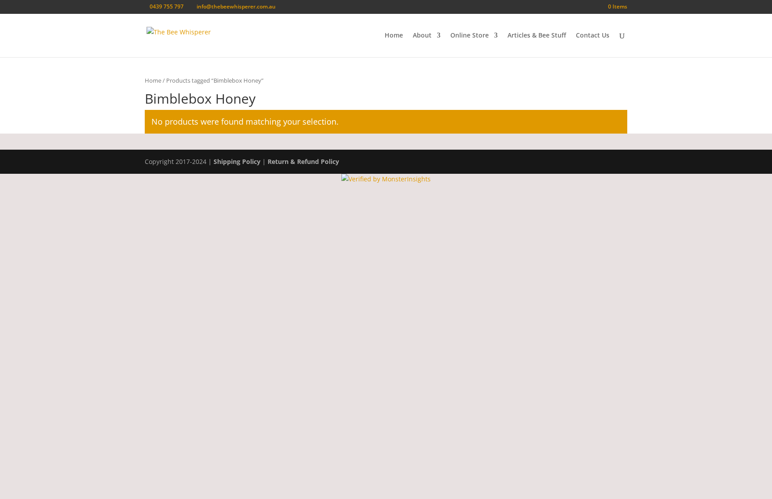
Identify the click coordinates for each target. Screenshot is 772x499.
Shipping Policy (237, 161)
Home (394, 35)
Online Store (469, 35)
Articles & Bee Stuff (537, 35)
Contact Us (592, 35)
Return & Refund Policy (303, 161)
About (422, 35)
